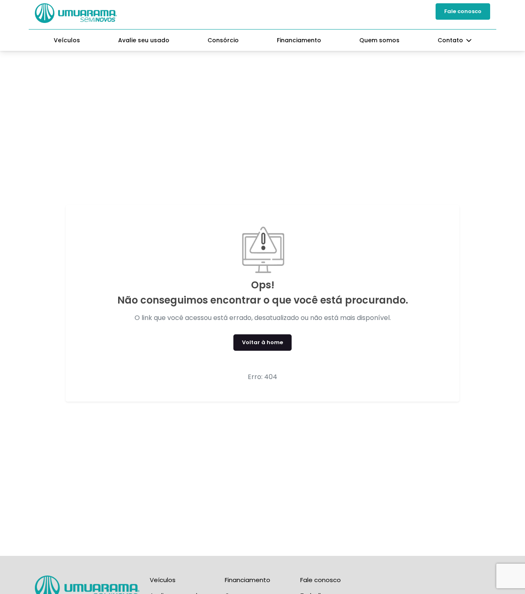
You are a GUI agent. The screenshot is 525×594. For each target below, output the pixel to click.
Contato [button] (451, 40)
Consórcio (223, 40)
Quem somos (379, 40)
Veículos (67, 40)
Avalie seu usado (143, 40)
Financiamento (299, 40)
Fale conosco (463, 11)
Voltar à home (262, 342)
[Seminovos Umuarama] (76, 13)
